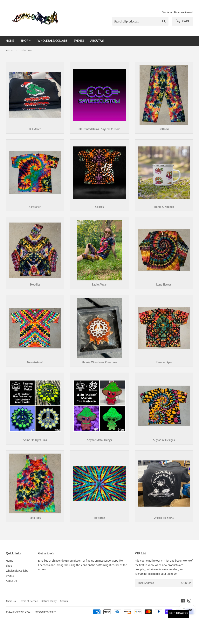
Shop (25, 40)
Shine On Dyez (22, 611)
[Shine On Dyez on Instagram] (189, 601)
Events (79, 40)
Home (10, 40)
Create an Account (183, 12)
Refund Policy (49, 601)
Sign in (165, 12)
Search (64, 601)
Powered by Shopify (45, 611)
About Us (97, 40)
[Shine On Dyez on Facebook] (183, 601)
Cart (185, 21)
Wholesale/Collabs (52, 40)
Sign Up (186, 583)
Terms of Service (28, 601)
